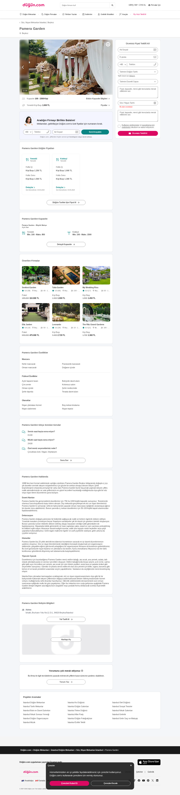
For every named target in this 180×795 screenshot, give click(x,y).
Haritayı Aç (66, 639)
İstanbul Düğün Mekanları (34, 702)
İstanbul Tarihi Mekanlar (33, 706)
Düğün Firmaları (50, 14)
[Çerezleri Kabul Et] (131, 765)
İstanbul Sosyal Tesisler (122, 706)
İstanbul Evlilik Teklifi (76, 722)
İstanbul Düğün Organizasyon (35, 718)
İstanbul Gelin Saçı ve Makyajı (125, 718)
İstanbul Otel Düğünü (121, 702)
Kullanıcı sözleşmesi (130, 125)
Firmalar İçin (156, 5)
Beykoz (51, 22)
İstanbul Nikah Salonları (122, 710)
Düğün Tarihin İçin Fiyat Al (64, 202)
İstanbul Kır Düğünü (76, 702)
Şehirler (139, 772)
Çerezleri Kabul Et (69, 783)
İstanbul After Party (76, 714)
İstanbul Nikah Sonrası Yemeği (36, 714)
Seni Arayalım (95, 132)
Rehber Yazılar (71, 14)
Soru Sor (64, 460)
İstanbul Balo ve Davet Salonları (36, 710)
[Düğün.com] (33, 5)
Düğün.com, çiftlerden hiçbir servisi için (66, 137)
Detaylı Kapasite (64, 244)
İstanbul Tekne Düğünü (77, 710)
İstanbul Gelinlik (119, 714)
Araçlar (125, 14)
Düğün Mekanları (29, 14)
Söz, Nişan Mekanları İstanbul (89, 750)
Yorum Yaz (64, 682)
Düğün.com (25, 750)
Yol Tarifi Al (64, 619)
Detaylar (29, 187)
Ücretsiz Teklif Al (139, 133)
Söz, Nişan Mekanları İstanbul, (34, 22)
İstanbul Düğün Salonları (78, 706)
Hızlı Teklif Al (141, 14)
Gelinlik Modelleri (107, 14)
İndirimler (88, 14)
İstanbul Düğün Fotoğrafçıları (80, 718)
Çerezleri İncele (111, 783)
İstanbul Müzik (29, 722)
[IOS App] (149, 762)
